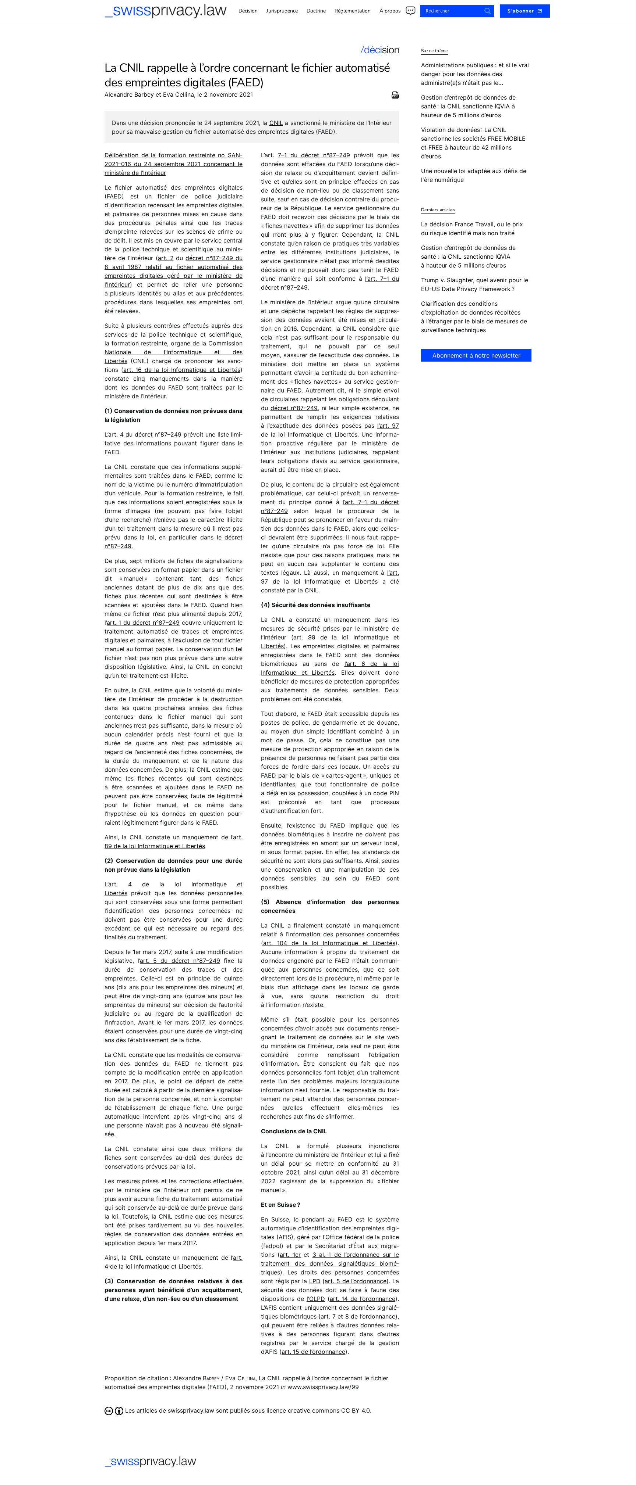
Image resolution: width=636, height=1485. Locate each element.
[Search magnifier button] (487, 11)
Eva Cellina (178, 94)
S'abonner (521, 11)
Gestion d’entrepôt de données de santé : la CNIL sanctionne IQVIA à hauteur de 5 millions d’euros (468, 256)
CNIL (276, 122)
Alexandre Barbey (129, 94)
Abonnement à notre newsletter (476, 355)
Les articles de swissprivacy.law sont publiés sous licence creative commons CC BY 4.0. (247, 1410)
